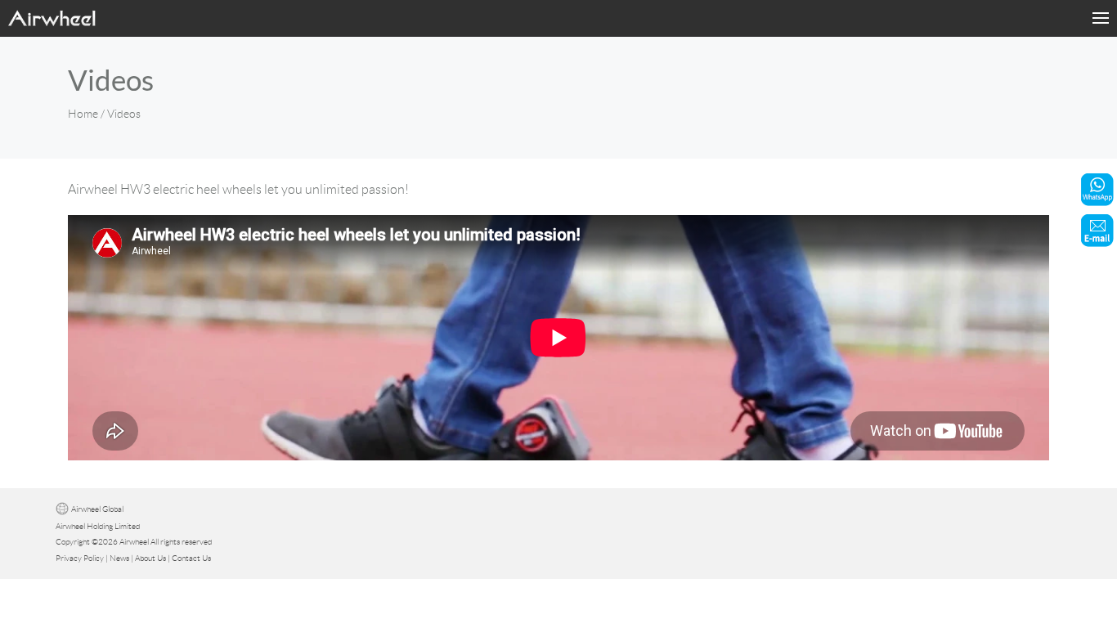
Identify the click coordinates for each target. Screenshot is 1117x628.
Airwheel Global (97, 509)
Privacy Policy (80, 558)
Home (83, 113)
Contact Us (191, 558)
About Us (150, 558)
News (119, 558)
